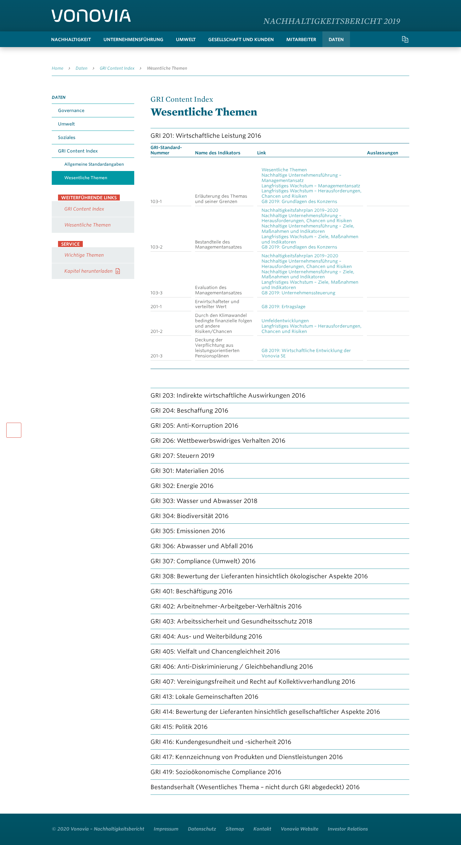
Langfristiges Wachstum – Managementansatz (311, 185)
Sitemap (234, 829)
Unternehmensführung (133, 39)
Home (57, 68)
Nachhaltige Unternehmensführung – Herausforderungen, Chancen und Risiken (307, 218)
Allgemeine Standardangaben (94, 164)
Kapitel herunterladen (88, 271)
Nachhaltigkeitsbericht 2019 (331, 21)
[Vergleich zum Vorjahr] (405, 39)
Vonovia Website (299, 829)
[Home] (91, 15)
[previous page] (13, 430)
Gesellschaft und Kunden (241, 39)
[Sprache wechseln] (403, 8)
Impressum (166, 829)
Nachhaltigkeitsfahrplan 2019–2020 (300, 210)
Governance (71, 110)
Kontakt (262, 829)
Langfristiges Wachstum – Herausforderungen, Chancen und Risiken (312, 193)
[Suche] (380, 39)
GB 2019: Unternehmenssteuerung (298, 292)
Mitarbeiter (301, 39)
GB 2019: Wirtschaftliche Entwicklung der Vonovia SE (306, 353)
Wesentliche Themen (167, 68)
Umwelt (186, 39)
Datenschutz (202, 829)
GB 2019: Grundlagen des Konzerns (299, 201)
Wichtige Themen (84, 255)
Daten (336, 39)
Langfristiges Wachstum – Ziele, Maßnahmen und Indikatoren (310, 239)
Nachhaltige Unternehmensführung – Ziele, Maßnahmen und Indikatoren (308, 228)
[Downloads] (392, 39)
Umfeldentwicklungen (285, 320)
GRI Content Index (117, 68)
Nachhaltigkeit (71, 39)
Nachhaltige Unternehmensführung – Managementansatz (302, 178)
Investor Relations (348, 829)
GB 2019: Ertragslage (283, 306)
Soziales (66, 137)
